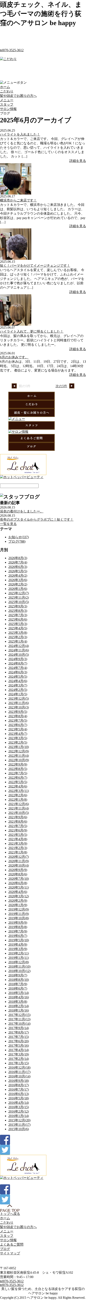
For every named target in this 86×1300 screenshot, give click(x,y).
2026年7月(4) (17, 562)
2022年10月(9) (18, 760)
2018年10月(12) (19, 971)
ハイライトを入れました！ (20, 134)
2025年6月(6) (17, 619)
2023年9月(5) (17, 711)
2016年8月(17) (18, 1085)
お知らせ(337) (18, 537)
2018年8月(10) (18, 979)
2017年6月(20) (18, 1041)
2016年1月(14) (18, 1116)
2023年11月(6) (18, 703)
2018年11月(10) (19, 966)
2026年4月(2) (17, 575)
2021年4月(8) (17, 839)
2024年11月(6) (18, 650)
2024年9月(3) (17, 659)
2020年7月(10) (18, 878)
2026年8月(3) (17, 558)
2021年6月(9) (17, 830)
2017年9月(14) (18, 1028)
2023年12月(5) (18, 698)
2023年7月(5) (17, 720)
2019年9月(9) (17, 922)
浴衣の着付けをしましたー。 (21, 511)
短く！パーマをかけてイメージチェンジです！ (35, 265)
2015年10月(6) (18, 1129)
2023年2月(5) (17, 742)
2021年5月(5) (17, 834)
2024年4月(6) (17, 681)
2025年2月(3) (17, 637)
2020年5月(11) (18, 887)
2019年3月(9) (17, 949)
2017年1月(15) (18, 1063)
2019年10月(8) (18, 918)
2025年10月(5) (18, 602)
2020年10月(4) (18, 865)
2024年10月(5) (18, 654)
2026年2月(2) (17, 584)
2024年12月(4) (18, 646)
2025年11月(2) (18, 597)
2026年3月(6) (17, 580)
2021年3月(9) (17, 843)
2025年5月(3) (17, 624)
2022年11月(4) (18, 755)
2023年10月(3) (18, 707)
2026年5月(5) (17, 571)
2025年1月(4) (17, 641)
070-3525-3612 (12, 50)
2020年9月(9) (17, 870)
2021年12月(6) (18, 804)
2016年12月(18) (19, 1067)
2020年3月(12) (18, 896)
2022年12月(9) (18, 751)
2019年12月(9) (18, 909)
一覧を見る (8, 524)
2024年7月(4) (17, 668)
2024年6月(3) (17, 672)
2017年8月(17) (18, 1032)
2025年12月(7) (18, 593)
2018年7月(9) (17, 984)
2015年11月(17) (19, 1124)
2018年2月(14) (18, 1006)
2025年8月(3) (17, 610)
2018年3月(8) (17, 1001)
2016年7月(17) (18, 1089)
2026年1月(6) (17, 588)
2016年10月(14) (19, 1076)
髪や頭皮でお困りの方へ (18, 95)
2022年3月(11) (18, 791)
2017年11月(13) (19, 1019)
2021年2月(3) (17, 848)
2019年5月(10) (18, 940)
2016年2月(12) (18, 1111)
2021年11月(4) (18, 808)
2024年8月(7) (17, 663)
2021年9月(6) (17, 817)
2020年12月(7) (18, 856)
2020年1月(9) (17, 905)
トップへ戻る (10, 1213)
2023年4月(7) (17, 733)
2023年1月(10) (18, 747)
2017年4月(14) (18, 1050)
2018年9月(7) (17, 975)
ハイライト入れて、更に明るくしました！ (31, 331)
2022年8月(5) (17, 769)
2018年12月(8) (18, 962)
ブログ (5, 1249)
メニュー (6, 100)
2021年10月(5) (18, 813)
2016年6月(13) (18, 1094)
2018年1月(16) (18, 1010)
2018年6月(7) (17, 988)
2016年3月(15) (18, 1107)
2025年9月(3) (17, 606)
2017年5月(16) (18, 1045)
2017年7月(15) (18, 1037)
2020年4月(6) (17, 892)
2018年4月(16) (18, 997)
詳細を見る (77, 161)
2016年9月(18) (18, 1080)
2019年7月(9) (17, 931)
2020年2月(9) (17, 900)
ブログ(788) (16, 541)
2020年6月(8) (17, 883)
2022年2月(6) (17, 795)
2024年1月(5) (17, 694)
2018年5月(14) (18, 993)
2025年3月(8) (17, 632)
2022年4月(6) (17, 786)
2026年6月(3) (17, 567)
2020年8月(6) (17, 874)
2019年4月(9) (17, 944)
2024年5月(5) (17, 676)
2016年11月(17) (19, 1072)
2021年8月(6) (17, 821)
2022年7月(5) (17, 773)
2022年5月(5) (17, 782)
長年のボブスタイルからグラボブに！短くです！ (36, 519)
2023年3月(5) (17, 738)
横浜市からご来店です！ (18, 200)
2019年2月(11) (18, 953)
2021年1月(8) (17, 852)
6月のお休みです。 (14, 357)
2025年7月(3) (17, 615)
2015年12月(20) (19, 1120)
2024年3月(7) (17, 685)
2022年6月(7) (17, 777)
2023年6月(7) (17, 725)
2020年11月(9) (18, 861)
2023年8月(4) (17, 716)
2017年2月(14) (18, 1058)
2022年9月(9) (17, 764)
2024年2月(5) (17, 690)
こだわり (6, 91)
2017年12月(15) (19, 1015)
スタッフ (6, 104)
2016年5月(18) (18, 1098)
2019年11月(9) (18, 914)
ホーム (5, 87)
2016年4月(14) (18, 1102)
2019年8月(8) (17, 927)
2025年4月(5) (17, 628)
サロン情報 (8, 109)
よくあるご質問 (11, 1244)
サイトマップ (10, 1253)
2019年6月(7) (17, 936)
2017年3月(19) (18, 1054)
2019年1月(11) (18, 957)
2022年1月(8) (17, 799)
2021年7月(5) (17, 826)
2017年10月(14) (19, 1023)
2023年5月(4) (17, 729)
